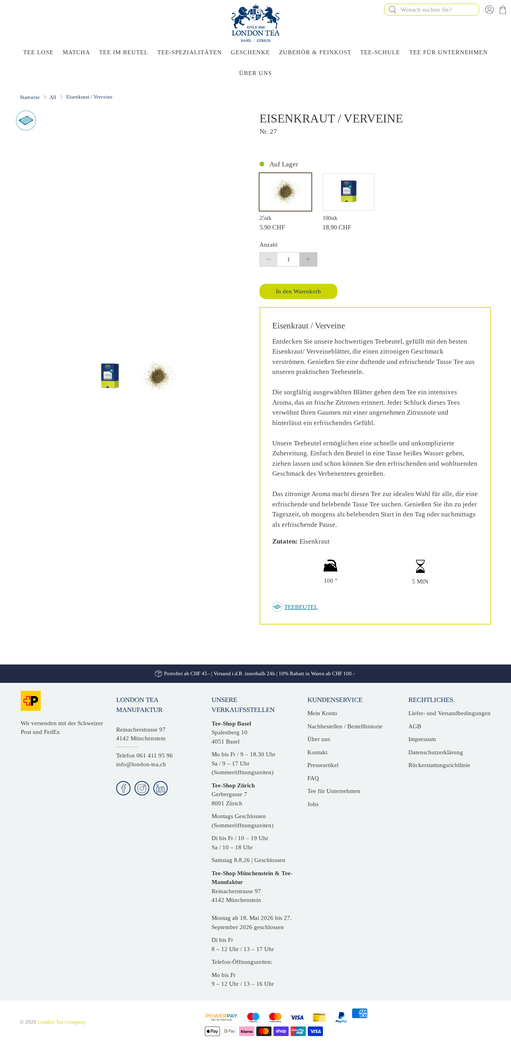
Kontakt (317, 752)
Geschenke (250, 52)
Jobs (313, 804)
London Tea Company (61, 1022)
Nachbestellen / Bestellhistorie (344, 726)
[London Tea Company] (255, 23)
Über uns (318, 739)
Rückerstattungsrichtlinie (439, 765)
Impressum (422, 739)
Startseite (30, 97)
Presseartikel (323, 765)
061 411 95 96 (155, 755)
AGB (414, 726)
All (53, 97)
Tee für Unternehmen (448, 52)
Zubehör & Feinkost (315, 52)
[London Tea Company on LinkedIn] (160, 788)
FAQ (313, 778)
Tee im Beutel (123, 52)
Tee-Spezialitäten (189, 52)
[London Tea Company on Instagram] (142, 788)
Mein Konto (322, 713)
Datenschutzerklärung (435, 752)
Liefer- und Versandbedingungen (449, 713)
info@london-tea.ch (141, 764)
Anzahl (268, 244)
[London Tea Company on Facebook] (123, 788)
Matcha (76, 52)
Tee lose (38, 52)
